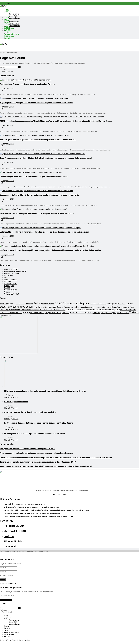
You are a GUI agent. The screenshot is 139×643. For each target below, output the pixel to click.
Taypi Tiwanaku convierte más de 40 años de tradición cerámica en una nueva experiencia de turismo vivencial (46, 158)
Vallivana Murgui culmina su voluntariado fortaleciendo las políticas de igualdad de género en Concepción (44, 232)
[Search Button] (19, 67)
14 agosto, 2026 (7, 218)
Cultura (129, 303)
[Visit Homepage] (3, 6)
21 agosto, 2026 (7, 88)
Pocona (19, 313)
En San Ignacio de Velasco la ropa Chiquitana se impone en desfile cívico (34, 433)
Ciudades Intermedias (11, 34)
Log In (4, 604)
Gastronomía (35, 310)
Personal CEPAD (10, 284)
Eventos (7, 30)
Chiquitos (84, 303)
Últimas (7, 288)
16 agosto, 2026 (7, 199)
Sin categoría (9, 286)
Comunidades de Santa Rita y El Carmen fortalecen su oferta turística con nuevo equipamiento (39, 195)
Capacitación (48, 303)
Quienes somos (14, 14)
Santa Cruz (96, 313)
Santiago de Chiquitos (108, 313)
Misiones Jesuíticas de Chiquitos (103, 309)
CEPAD (59, 303)
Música (6, 313)
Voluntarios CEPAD (11, 294)
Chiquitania (71, 303)
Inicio (7, 10)
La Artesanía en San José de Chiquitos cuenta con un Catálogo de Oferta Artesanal (38, 423)
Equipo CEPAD (14, 16)
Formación (25, 310)
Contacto (7, 38)
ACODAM (4, 304)
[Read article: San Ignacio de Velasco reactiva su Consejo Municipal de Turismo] (69, 80)
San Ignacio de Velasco (53, 313)
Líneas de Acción (10, 280)
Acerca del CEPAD (11, 269)
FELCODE (115, 307)
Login (8, 3)
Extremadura (106, 307)
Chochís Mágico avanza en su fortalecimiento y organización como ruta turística (34, 176)
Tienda (8, 32)
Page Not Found (13, 52)
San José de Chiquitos (81, 312)
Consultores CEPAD (11, 273)
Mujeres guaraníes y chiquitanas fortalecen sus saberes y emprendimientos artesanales (36, 102)
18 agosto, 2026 (7, 144)
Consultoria (121, 304)
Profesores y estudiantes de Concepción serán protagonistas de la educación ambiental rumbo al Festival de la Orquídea (50, 250)
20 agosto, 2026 (7, 107)
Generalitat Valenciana (47, 310)
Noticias (7, 28)
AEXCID (12, 303)
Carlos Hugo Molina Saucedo (16, 401)
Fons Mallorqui (125, 307)
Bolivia (37, 303)
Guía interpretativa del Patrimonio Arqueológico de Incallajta (30, 412)
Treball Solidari (124, 313)
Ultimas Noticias (10, 290)
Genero (57, 310)
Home (2, 52)
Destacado (8, 275)
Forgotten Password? (8, 583)
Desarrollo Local (38, 307)
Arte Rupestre (20, 304)
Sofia (118, 313)
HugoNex (27, 640)
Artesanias (28, 304)
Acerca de (7, 12)
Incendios (62, 310)
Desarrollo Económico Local (16, 306)
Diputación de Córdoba (71, 307)
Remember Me (8, 576)
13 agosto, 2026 (7, 236)
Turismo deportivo (5, 315)
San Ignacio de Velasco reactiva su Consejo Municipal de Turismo (27, 84)
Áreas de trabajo (14, 18)
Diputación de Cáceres (54, 307)
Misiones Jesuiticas (76, 309)
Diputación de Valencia (87, 307)
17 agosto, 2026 (7, 162)
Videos (7, 292)
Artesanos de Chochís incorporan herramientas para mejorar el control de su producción (37, 213)
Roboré (26, 312)
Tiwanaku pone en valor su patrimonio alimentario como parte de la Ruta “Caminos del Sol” (38, 139)
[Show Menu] (0, 42)
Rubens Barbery (37, 312)
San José (65, 313)
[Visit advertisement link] (18, 353)
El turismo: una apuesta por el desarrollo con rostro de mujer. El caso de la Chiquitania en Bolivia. (45, 391)
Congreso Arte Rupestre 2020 (15, 271)
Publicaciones (9, 36)
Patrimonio (13, 313)
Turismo (134, 312)
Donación (98, 307)
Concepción (111, 303)
